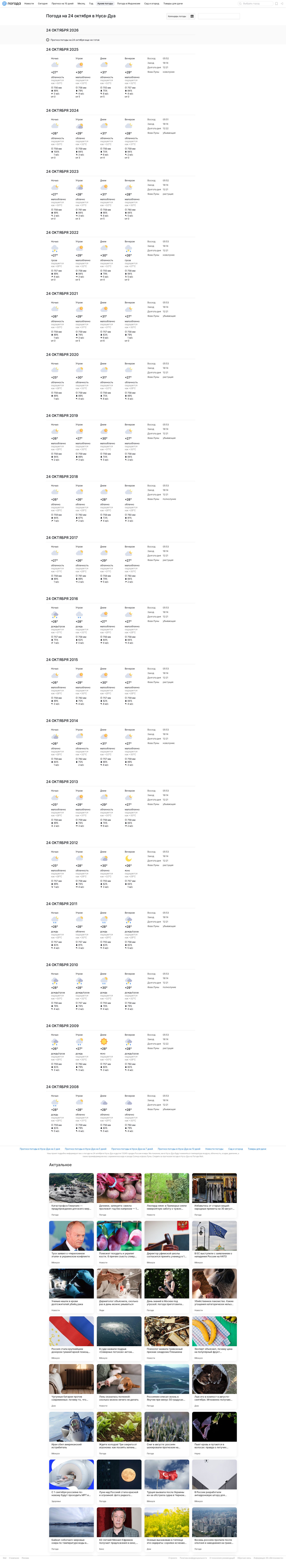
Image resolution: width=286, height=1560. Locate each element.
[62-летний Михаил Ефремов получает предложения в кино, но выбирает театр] (119, 1529)
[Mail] (4, 3)
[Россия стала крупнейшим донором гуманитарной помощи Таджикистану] (71, 1338)
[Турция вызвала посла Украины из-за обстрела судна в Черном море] (166, 1482)
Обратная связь (244, 1558)
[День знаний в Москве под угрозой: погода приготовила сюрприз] (166, 1291)
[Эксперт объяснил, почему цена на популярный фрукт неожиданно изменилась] (214, 1338)
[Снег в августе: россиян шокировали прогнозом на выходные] (166, 1434)
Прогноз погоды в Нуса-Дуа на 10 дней (179, 1148)
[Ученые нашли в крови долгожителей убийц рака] (71, 1291)
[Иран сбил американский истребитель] (71, 1434)
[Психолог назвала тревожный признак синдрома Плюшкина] (166, 1338)
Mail (4, 1558)
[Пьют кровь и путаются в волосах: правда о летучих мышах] (214, 1434)
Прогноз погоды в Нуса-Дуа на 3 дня (40, 1148)
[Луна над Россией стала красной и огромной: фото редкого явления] (119, 1482)
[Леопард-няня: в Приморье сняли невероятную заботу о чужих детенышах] (166, 1195)
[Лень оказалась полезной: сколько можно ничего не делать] (119, 1386)
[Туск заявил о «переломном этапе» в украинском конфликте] (71, 1243)
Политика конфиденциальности (193, 1558)
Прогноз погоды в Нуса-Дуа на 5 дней (85, 1148)
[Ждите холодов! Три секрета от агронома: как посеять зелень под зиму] (119, 1434)
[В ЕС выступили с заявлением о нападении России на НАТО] (214, 1243)
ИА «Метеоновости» (274, 1558)
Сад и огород (235, 1148)
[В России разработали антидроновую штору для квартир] (214, 1482)
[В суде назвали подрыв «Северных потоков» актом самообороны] (119, 1338)
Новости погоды (214, 1148)
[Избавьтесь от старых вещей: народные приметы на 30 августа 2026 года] (214, 1195)
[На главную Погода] (14, 3)
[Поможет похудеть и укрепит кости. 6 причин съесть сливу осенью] (119, 1243)
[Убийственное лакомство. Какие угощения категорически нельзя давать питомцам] (214, 1291)
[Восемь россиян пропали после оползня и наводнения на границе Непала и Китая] (214, 1529)
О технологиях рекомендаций (222, 1558)
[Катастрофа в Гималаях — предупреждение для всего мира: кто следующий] (71, 1195)
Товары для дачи (257, 1148)
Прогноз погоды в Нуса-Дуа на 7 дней (132, 1148)
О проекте (172, 1558)
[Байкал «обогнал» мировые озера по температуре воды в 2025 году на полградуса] (71, 1529)
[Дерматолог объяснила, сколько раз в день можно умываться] (119, 1291)
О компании (14, 1558)
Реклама (25, 1558)
